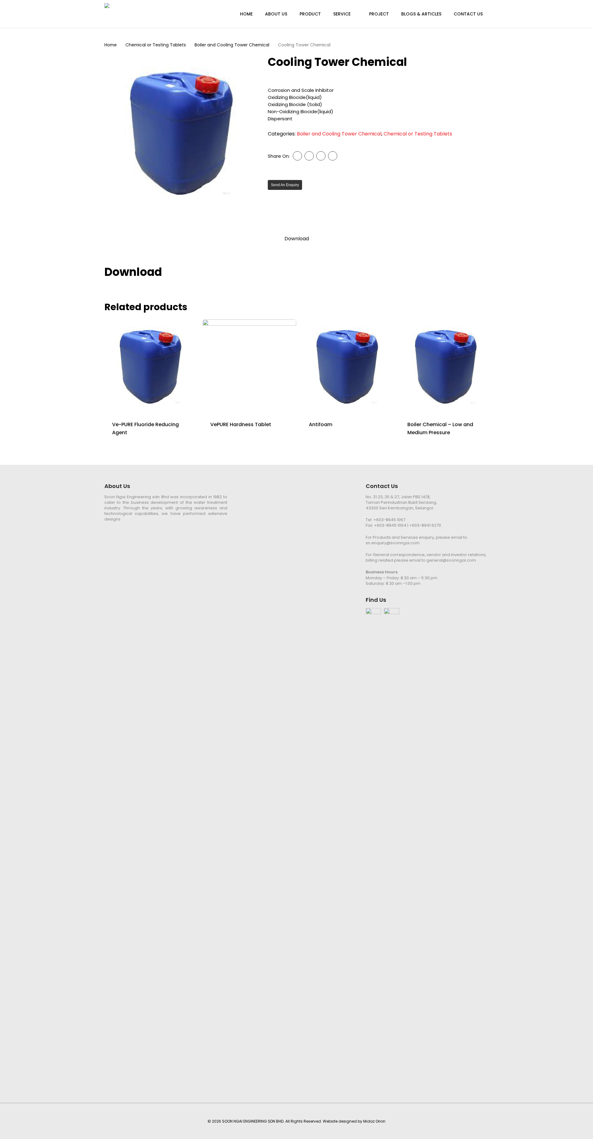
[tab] (296, 238)
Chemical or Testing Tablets (155, 45)
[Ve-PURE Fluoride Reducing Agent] (151, 366)
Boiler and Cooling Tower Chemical (232, 45)
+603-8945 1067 (389, 520)
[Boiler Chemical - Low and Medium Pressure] (446, 366)
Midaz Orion (374, 1121)
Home (110, 45)
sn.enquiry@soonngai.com (393, 543)
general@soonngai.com (451, 560)
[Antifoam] (347, 366)
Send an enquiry (285, 185)
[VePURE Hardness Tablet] (249, 366)
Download (296, 238)
